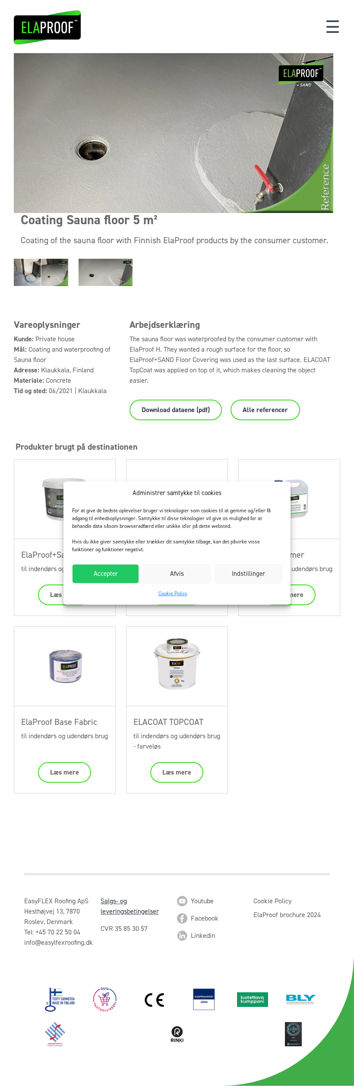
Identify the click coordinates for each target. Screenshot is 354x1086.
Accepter (106, 573)
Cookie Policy (172, 593)
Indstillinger (248, 573)
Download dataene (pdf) (176, 409)
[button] (332, 27)
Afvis (177, 573)
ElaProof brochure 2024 (287, 914)
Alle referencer (265, 409)
